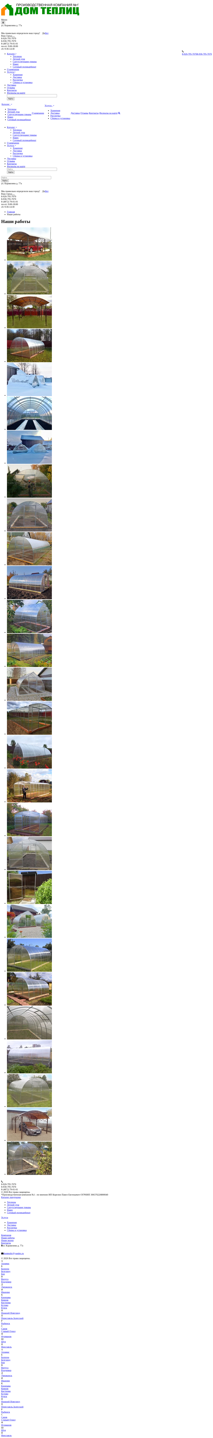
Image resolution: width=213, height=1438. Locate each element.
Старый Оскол (8, 1331)
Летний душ (19, 59)
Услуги (10, 72)
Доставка (17, 77)
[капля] (29, 395)
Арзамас (5, 1263)
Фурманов (6, 1336)
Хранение (18, 74)
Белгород (5, 1271)
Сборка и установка (22, 82)
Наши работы (8, 1238)
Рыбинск (5, 1323)
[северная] (29, 429)
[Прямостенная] (29, 835)
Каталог (11, 54)
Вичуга (4, 1279)
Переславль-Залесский (12, 1318)
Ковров (4, 1300)
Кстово (4, 1305)
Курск (4, 1308)
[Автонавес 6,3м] (29, 260)
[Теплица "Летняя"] (29, 1174)
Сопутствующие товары (25, 61)
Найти (10, 99)
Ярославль (6, 1347)
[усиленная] (29, 361)
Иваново (5, 1292)
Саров (4, 1328)
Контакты (12, 90)
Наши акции (7, 1240)
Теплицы (17, 56)
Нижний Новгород (10, 1313)
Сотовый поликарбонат (24, 67)
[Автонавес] (29, 1140)
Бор (3, 1274)
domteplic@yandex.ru (13, 1253)
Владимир (6, 1282)
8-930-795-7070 (204, 54)
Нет (47, 33)
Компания (6, 1235)
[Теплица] (29, 293)
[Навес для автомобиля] (29, 327)
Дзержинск (6, 1287)
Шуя (3, 1341)
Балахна (5, 1269)
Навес (16, 64)
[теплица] (29, 869)
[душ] (29, 903)
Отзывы (11, 87)
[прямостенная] (29, 734)
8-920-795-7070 (189, 54)
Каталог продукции (11, 1197)
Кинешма (6, 1297)
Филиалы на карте (16, 93)
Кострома (6, 1302)
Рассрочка (18, 80)
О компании (13, 69)
